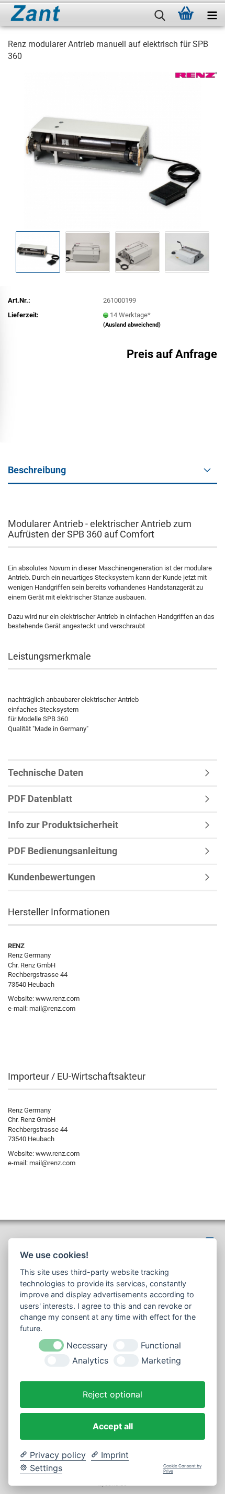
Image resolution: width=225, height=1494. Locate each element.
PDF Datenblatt (40, 798)
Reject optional (112, 1394)
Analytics (90, 1361)
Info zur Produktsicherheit (63, 824)
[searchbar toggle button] (160, 13)
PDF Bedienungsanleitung (62, 850)
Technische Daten (45, 772)
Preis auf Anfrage (172, 354)
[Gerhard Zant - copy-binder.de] (31, 13)
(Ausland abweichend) (132, 324)
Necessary (87, 1345)
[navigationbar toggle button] (212, 13)
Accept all (113, 1426)
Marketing (161, 1361)
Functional (161, 1345)
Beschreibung (37, 469)
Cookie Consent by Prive (182, 1469)
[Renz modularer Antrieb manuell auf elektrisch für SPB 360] (113, 149)
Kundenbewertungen (51, 876)
